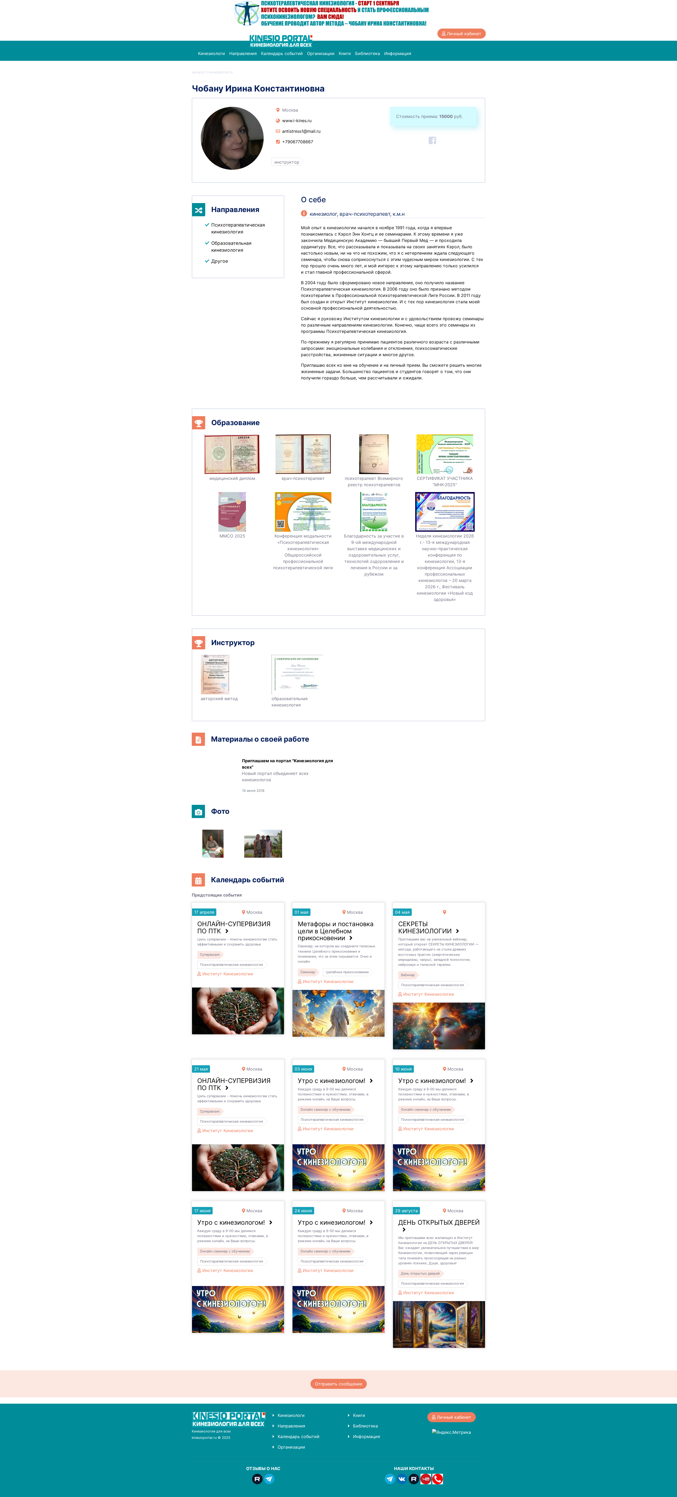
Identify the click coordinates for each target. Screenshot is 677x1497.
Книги (345, 53)
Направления (243, 53)
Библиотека (367, 53)
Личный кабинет (463, 33)
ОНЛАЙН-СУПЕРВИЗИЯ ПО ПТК (234, 928)
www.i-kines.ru (297, 120)
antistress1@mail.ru (301, 131)
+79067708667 (297, 141)
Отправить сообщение (338, 1383)
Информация (397, 53)
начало (198, 72)
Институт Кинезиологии (227, 973)
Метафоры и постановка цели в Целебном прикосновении (336, 931)
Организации (321, 53)
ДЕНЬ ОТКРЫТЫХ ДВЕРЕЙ (439, 1222)
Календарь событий (282, 53)
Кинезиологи (211, 53)
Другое (219, 261)
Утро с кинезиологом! (331, 1080)
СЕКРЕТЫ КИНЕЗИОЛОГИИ (425, 928)
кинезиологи (221, 72)
